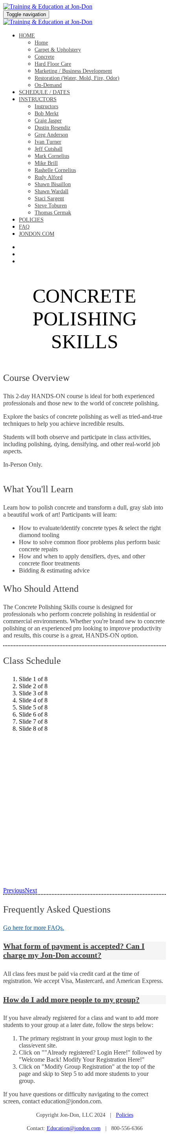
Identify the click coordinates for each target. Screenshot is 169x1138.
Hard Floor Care (53, 64)
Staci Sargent (49, 198)
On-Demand (48, 85)
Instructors (38, 99)
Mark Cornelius (52, 156)
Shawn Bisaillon (53, 184)
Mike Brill (46, 163)
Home (27, 36)
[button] (84, 951)
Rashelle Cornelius (55, 170)
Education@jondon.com (74, 1128)
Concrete (44, 57)
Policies (31, 220)
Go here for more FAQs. (33, 927)
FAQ (24, 227)
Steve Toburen (51, 206)
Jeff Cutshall (48, 149)
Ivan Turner (48, 142)
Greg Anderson (51, 135)
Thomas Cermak (53, 213)
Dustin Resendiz (52, 128)
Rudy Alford (48, 177)
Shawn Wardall (51, 191)
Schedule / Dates (44, 92)
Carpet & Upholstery (58, 50)
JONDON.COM (36, 234)
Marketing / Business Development (73, 71)
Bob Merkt (47, 113)
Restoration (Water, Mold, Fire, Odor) (77, 78)
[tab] (84, 951)
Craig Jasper (48, 121)
